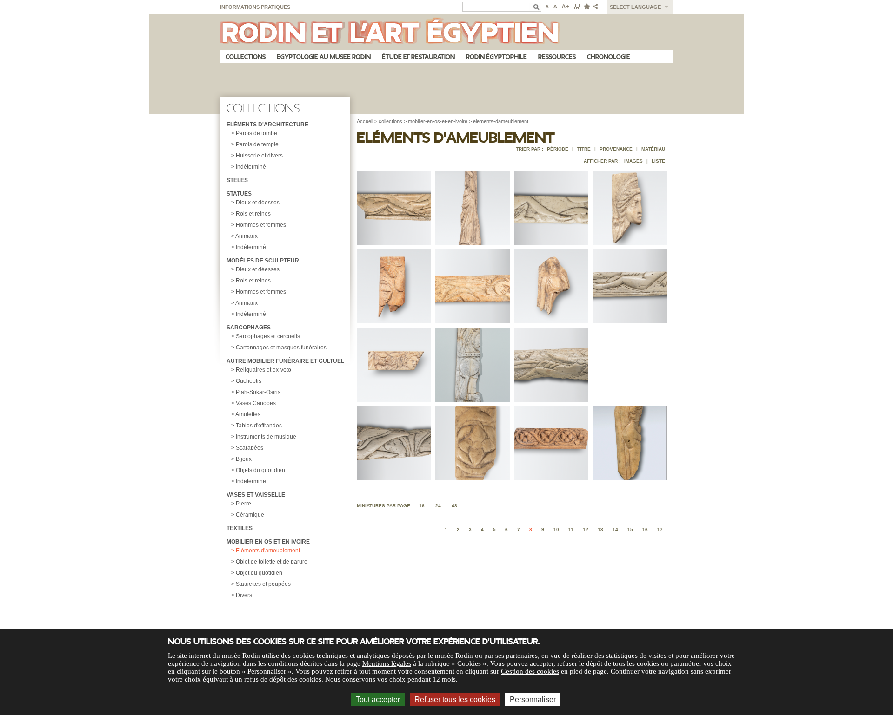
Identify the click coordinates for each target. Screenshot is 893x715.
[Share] (597, 7)
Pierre (243, 503)
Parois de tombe (256, 133)
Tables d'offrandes (259, 425)
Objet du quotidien (259, 573)
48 (454, 505)
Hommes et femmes (261, 225)
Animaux (246, 236)
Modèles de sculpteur (263, 260)
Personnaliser (533, 699)
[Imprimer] (577, 7)
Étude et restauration (418, 56)
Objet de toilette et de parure (271, 561)
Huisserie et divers (259, 155)
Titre (584, 148)
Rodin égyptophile (496, 56)
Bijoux (244, 459)
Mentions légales (386, 663)
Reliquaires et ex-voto (263, 370)
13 (600, 529)
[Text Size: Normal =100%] (556, 7)
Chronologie (608, 56)
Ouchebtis (248, 381)
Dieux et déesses (258, 202)
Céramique (250, 515)
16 (422, 505)
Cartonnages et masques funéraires (281, 347)
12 (585, 529)
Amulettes (247, 414)
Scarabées (249, 448)
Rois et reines (253, 213)
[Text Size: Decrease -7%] (547, 7)
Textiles (240, 528)
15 (630, 529)
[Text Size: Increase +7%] (565, 7)
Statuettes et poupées (263, 584)
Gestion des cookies (530, 671)
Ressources (557, 56)
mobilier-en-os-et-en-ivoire (437, 121)
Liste (658, 161)
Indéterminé (251, 167)
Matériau (653, 148)
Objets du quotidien (260, 470)
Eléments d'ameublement (268, 550)
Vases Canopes (256, 403)
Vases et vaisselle (256, 495)
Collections (246, 56)
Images (633, 161)
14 (615, 529)
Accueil (365, 121)
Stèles (237, 180)
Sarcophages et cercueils (268, 336)
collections (390, 121)
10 (556, 529)
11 (570, 529)
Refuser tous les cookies (454, 699)
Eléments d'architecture (267, 124)
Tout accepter (378, 699)
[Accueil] (446, 32)
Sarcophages (249, 327)
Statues (239, 193)
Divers (244, 595)
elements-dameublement (500, 121)
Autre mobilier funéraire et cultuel (285, 361)
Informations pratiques (255, 7)
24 (438, 505)
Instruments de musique (266, 436)
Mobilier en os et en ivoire (268, 541)
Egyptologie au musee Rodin (324, 56)
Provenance (616, 148)
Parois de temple (257, 144)
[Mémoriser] (586, 7)
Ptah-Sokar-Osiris (258, 392)
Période (557, 148)
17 (660, 529)
